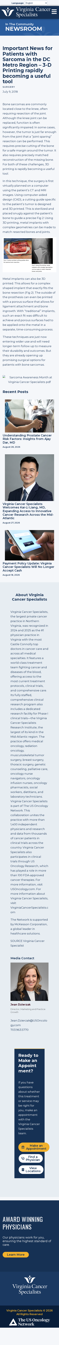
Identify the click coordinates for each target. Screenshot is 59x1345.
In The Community (19, 24)
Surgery (9, 87)
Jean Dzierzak (20, 1004)
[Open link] (54, 12)
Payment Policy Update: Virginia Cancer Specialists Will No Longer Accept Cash (28, 567)
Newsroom (23, 28)
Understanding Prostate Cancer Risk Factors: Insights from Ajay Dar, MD (27, 439)
